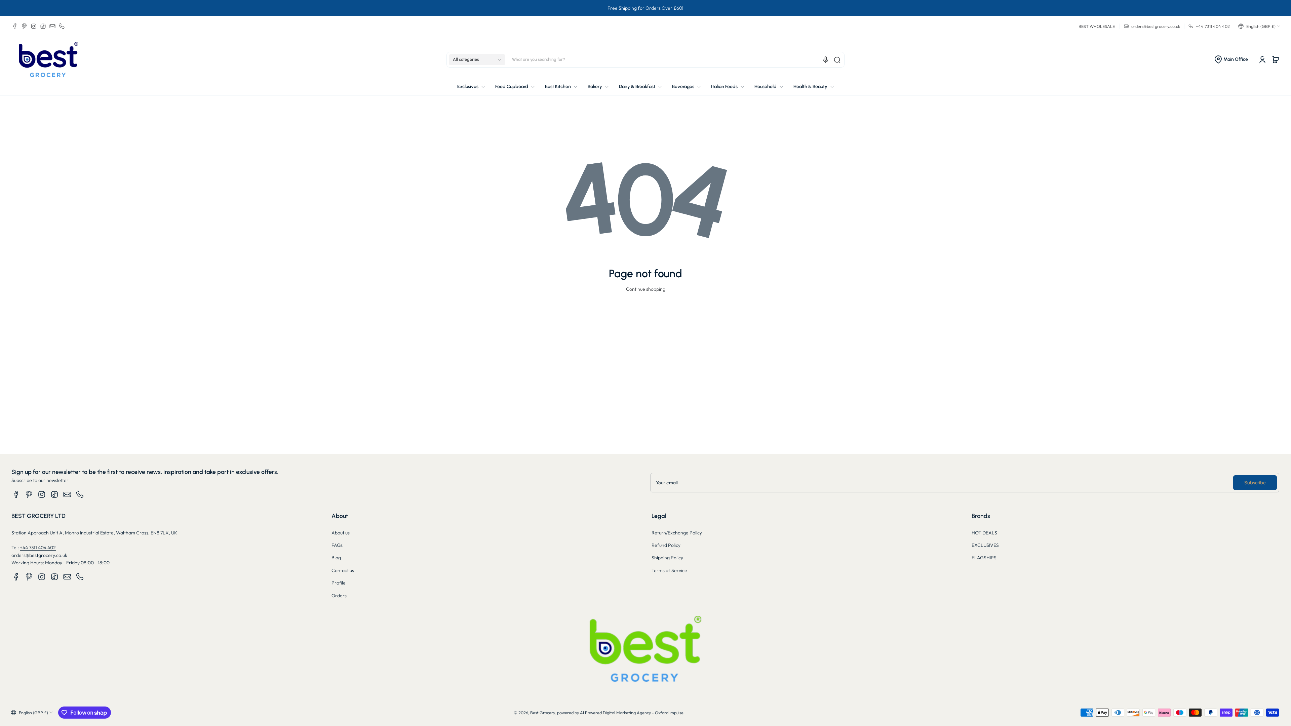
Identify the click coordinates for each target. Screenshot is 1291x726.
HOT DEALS (984, 533)
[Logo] (48, 59)
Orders (339, 596)
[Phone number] (62, 26)
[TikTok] (43, 26)
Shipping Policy (667, 558)
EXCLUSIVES (985, 545)
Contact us (342, 570)
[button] (1259, 26)
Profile (338, 583)
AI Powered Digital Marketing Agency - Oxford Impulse (631, 712)
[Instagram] (34, 26)
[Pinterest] (24, 26)
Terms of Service (669, 570)
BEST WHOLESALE (1097, 26)
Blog (336, 558)
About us (340, 533)
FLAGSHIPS (984, 558)
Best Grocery (542, 712)
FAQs (337, 545)
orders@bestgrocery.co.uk (39, 555)
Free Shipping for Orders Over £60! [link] (645, 8)
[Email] (52, 26)
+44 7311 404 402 (38, 547)
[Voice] (825, 59)
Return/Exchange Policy (677, 533)
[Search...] (837, 59)
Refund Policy (666, 545)
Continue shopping (645, 289)
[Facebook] (15, 26)
